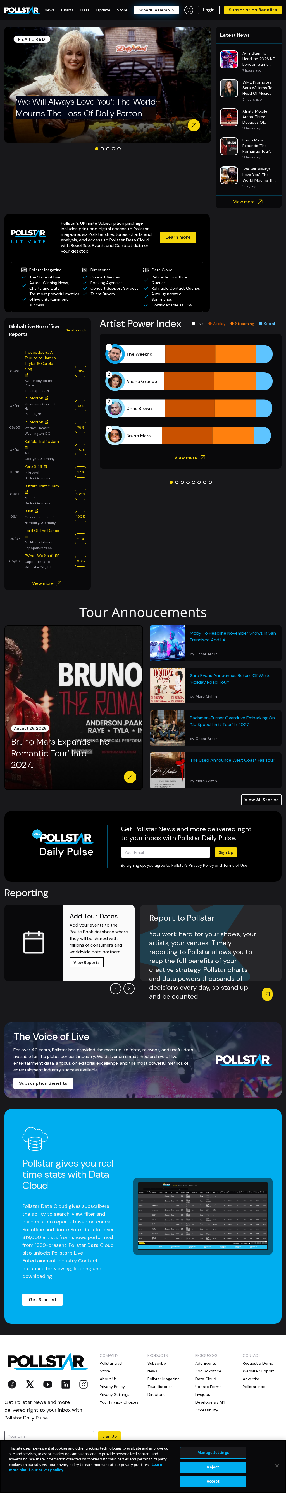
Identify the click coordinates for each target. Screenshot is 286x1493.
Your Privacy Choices (119, 1402)
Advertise (251, 1378)
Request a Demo (258, 1363)
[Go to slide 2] (102, 148)
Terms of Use (235, 865)
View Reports (86, 962)
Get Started (42, 1300)
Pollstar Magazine (163, 1378)
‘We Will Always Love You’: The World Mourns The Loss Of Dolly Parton (86, 107)
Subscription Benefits (253, 10)
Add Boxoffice (208, 1371)
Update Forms (208, 1386)
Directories (157, 1394)
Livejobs (202, 1394)
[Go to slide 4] (113, 148)
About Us (108, 1378)
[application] (190, 395)
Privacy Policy (201, 865)
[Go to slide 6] (199, 482)
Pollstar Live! (111, 1363)
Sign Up (226, 852)
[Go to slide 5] (119, 148)
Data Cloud (205, 1378)
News (152, 1371)
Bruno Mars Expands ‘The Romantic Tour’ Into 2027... (60, 753)
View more (244, 202)
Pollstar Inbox (255, 1386)
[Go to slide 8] (210, 482)
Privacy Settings (114, 1394)
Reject (213, 1467)
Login (209, 10)
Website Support (258, 1371)
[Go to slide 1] (96, 148)
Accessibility (206, 1410)
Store (105, 1371)
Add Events (205, 1363)
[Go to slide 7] (204, 482)
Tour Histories (160, 1386)
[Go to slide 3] (107, 148)
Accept (213, 1481)
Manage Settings (213, 1452)
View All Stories (261, 800)
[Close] (277, 1466)
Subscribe (156, 1363)
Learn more (178, 237)
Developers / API (210, 1402)
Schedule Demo (154, 10)
